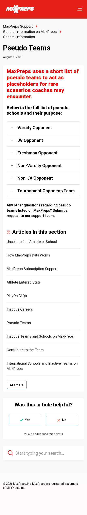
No (64, 420)
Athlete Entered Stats (24, 282)
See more (16, 384)
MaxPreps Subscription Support (32, 269)
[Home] (20, 9)
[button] (79, 8)
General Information (19, 37)
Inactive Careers (20, 309)
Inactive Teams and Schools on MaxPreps (40, 336)
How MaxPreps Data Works (28, 255)
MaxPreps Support (18, 26)
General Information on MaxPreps (30, 31)
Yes (27, 420)
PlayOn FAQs (17, 296)
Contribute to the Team (25, 350)
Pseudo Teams (19, 323)
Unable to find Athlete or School (32, 242)
